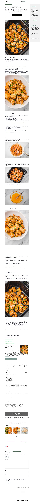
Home (6, 4)
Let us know (16, 414)
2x (26, 372)
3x (27, 372)
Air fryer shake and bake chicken (9, 343)
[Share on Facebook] (5, 446)
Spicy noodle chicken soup (9, 339)
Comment (6, 459)
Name (6, 470)
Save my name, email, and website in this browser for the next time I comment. (16, 480)
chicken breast (9, 4)
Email (6, 474)
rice (13, 278)
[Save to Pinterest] (7, 446)
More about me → (35, 20)
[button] (5, 356)
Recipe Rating (7, 456)
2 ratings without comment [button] (17, 451)
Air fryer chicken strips (8, 341)
